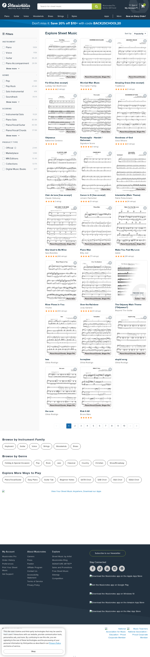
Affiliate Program (34, 567)
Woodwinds (38, 16)
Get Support (7, 574)
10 (124, 426)
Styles (74, 16)
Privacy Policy (33, 585)
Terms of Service (35, 581)
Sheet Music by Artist (62, 556)
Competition (57, 578)
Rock (48, 463)
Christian (99, 463)
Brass (50, 16)
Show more (11, 68)
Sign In (134, 5)
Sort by (128, 34)
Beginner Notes (67, 480)
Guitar (16, 16)
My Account (130, 8)
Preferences (7, 564)
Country (85, 463)
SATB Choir (86, 480)
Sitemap (55, 575)
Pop (38, 463)
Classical (71, 463)
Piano (6, 16)
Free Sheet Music (60, 571)
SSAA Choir (134, 480)
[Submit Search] (96, 6)
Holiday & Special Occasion (17, 463)
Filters (7, 34)
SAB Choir (102, 480)
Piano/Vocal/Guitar (13, 480)
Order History (8, 560)
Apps (106, 16)
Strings (61, 16)
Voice (26, 16)
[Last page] (136, 426)
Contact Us (32, 571)
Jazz (59, 463)
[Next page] (130, 426)
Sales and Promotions (62, 567)
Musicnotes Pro (109, 5)
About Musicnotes (36, 552)
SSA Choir (117, 480)
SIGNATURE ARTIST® (62, 564)
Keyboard (9, 446)
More (120, 17)
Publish (30, 564)
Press (30, 560)
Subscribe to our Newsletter (107, 553)
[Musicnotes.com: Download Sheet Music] (16, 6)
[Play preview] (75, 41)
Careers (31, 556)
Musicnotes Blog (60, 560)
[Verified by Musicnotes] (15, 148)
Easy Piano (33, 480)
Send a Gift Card (109, 8)
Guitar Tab (48, 480)
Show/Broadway (117, 463)
